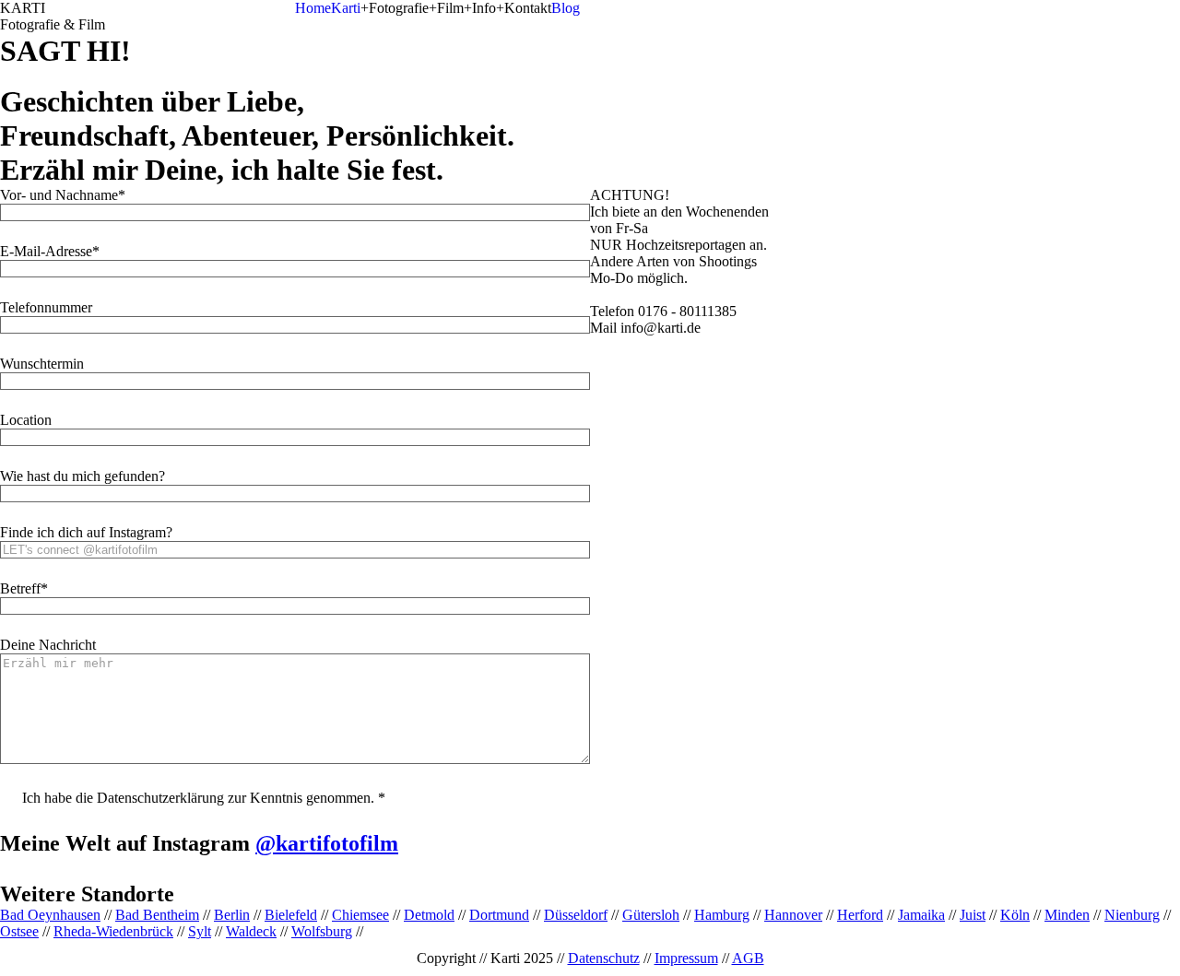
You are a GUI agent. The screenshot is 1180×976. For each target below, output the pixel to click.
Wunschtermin (42, 363)
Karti (345, 8)
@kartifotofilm (326, 843)
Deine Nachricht (48, 645)
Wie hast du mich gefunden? (82, 476)
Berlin (232, 915)
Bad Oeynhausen (50, 915)
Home (313, 8)
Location (26, 420)
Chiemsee (360, 915)
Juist (972, 915)
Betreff (20, 588)
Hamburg (721, 915)
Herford (860, 915)
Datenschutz (604, 958)
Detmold (429, 915)
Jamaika (921, 915)
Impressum (686, 958)
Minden (1067, 915)
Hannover (793, 915)
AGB (748, 958)
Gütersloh (650, 915)
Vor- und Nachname (59, 195)
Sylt (199, 931)
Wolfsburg (321, 931)
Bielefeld (291, 915)
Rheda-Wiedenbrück (113, 931)
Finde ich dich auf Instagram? (86, 532)
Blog (565, 8)
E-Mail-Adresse (46, 251)
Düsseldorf (576, 915)
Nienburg (1132, 915)
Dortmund (499, 915)
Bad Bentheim (157, 915)
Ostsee (19, 931)
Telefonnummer (46, 307)
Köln (1015, 915)
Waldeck (251, 931)
